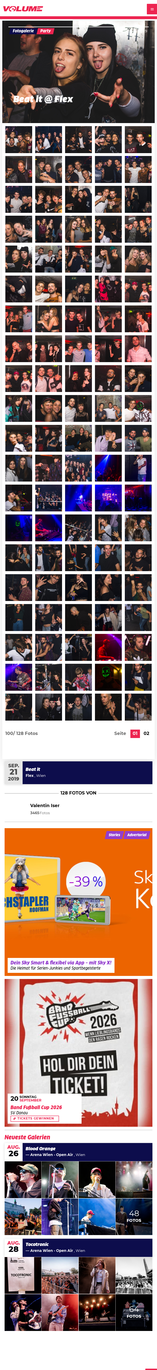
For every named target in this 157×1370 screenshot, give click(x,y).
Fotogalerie (23, 31)
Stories (114, 835)
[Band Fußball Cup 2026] (78, 1053)
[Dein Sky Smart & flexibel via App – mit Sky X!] (78, 902)
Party (45, 31)
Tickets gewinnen (35, 1118)
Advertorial (136, 835)
